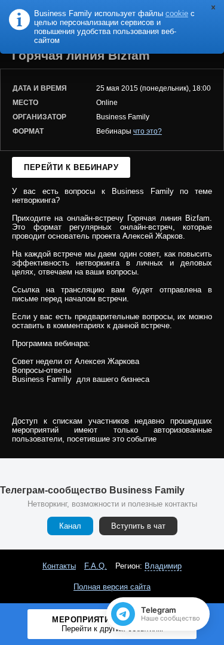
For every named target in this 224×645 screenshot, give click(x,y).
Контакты (59, 565)
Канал (70, 525)
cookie (176, 13)
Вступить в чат (138, 525)
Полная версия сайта (112, 586)
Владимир (163, 565)
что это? (147, 131)
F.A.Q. (95, 565)
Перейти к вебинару (71, 167)
